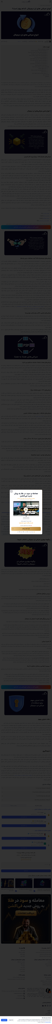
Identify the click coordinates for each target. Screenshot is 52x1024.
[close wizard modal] (11, 491)
